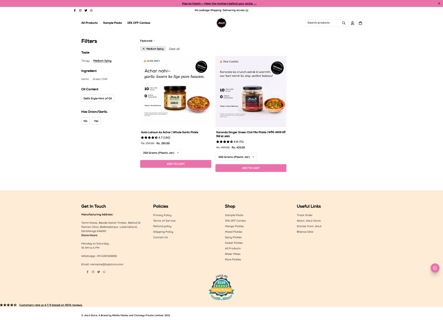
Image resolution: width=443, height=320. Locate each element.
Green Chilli (100, 79)
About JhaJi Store (309, 220)
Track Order (305, 215)
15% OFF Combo (235, 220)
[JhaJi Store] (221, 23)
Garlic (85, 79)
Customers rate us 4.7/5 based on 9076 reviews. (51, 305)
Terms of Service (164, 220)
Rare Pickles (233, 259)
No (85, 121)
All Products (89, 23)
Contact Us (160, 237)
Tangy (85, 60)
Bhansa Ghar (305, 231)
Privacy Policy (162, 215)
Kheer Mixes (233, 254)
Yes (96, 121)
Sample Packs (112, 23)
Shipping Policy (163, 231)
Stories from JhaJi (309, 226)
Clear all (174, 48)
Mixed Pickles (233, 231)
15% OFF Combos (138, 23)
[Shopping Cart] (360, 23)
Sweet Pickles (234, 243)
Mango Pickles (234, 226)
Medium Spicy (102, 60)
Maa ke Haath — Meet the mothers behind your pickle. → (219, 3)
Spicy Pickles (233, 237)
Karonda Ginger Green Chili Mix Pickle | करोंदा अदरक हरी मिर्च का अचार (251, 134)
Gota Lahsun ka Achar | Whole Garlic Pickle (169, 132)
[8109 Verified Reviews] (221, 301)
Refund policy (162, 226)
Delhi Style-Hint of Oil (98, 98)
